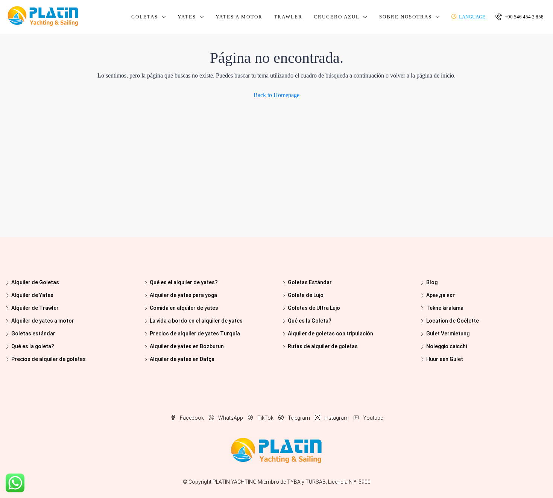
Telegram (299, 418)
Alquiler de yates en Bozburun (187, 346)
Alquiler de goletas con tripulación (330, 333)
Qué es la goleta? (32, 346)
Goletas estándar (33, 333)
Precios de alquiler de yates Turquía (195, 333)
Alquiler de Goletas (35, 282)
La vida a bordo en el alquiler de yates (196, 321)
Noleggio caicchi (446, 346)
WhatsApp (230, 418)
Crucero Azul (337, 17)
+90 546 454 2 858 (524, 17)
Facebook (192, 418)
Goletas (144, 17)
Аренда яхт (440, 295)
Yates (187, 17)
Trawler (288, 17)
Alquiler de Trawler (35, 308)
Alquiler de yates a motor (42, 321)
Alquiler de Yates (32, 295)
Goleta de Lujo (306, 295)
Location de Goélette (452, 321)
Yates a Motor (239, 17)
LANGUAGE (471, 17)
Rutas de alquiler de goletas (323, 346)
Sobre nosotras (405, 17)
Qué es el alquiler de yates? (184, 282)
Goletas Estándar (310, 282)
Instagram (336, 418)
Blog (432, 282)
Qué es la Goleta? (309, 321)
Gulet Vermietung (447, 333)
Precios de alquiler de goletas (48, 359)
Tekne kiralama (444, 308)
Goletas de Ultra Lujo (314, 308)
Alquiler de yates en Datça (182, 359)
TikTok (265, 418)
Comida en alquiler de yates (184, 308)
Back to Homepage (276, 95)
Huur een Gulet (444, 359)
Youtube (372, 418)
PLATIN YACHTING (235, 482)
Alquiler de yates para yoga (183, 295)
